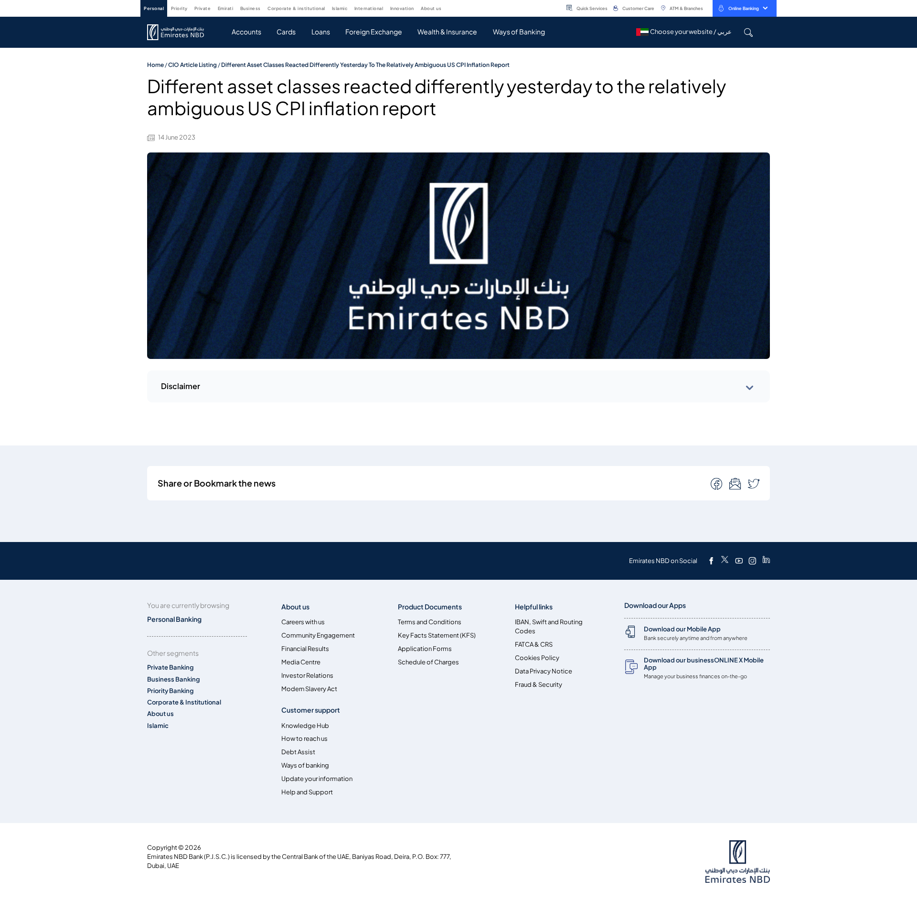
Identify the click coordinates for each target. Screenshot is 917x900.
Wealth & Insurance (447, 32)
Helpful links (534, 607)
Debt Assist (298, 752)
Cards (286, 32)
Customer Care (638, 8)
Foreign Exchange (373, 32)
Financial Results (305, 648)
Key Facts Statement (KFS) (437, 635)
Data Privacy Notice (543, 671)
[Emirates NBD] (180, 32)
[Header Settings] (448, 7)
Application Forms (425, 648)
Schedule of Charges (428, 662)
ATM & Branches (686, 8)
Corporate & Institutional (184, 702)
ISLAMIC (340, 8)
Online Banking (743, 8)
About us (160, 713)
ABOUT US (431, 8)
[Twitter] (724, 560)
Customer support (310, 710)
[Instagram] (752, 560)
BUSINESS (250, 8)
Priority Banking (170, 690)
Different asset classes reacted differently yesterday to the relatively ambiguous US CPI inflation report (365, 64)
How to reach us (304, 738)
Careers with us (303, 622)
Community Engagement (318, 635)
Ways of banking (305, 765)
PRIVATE (202, 8)
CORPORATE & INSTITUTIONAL (296, 8)
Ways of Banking (519, 32)
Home (155, 64)
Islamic (158, 725)
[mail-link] (717, 483)
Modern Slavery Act (309, 689)
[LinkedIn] (766, 560)
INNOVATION (402, 8)
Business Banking (173, 679)
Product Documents (430, 607)
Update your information (316, 778)
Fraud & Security (538, 684)
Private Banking (170, 667)
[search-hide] (748, 32)
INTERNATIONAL (369, 8)
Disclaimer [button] (180, 386)
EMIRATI (226, 8)
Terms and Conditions (429, 622)
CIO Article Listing (192, 64)
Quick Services (592, 8)
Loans (320, 32)
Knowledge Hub (305, 725)
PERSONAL (154, 8)
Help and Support (307, 792)
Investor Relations (307, 675)
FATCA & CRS (534, 644)
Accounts (246, 32)
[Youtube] (739, 560)
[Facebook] (711, 560)
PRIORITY (179, 8)
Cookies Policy (537, 657)
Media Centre (300, 662)
